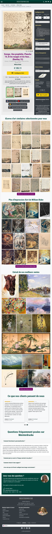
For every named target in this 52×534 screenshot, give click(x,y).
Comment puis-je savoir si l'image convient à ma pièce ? (18, 458)
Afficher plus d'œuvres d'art (26, 389)
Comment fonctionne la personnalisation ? (14, 441)
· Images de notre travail (23, 514)
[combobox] (42, 22)
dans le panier (43, 95)
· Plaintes (4, 517)
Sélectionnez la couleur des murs (18, 104)
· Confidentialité (5, 514)
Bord (36, 20)
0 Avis (20, 110)
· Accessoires (21, 515)
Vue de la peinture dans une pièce (18, 107)
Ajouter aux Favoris (24, 101)
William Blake (19, 5)
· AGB (3, 512)
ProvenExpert (11, 419)
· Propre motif (21, 509)
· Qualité (20, 512)
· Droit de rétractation (6, 515)
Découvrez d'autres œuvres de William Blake (26, 266)
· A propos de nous (5, 519)
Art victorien (13, 5)
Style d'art (7, 5)
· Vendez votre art (22, 510)
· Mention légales (5, 510)
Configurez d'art (18, 73)
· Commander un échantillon (24, 517)
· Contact (4, 509)
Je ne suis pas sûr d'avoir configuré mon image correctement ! (19, 467)
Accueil (2, 5)
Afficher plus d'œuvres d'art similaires (26, 194)
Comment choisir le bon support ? (12, 462)
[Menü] (1, 1)
